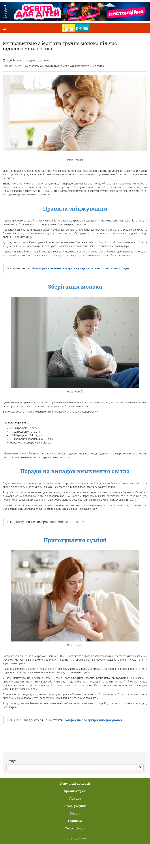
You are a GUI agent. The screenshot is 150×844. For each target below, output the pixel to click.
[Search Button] (140, 768)
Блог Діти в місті (12, 66)
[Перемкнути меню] (5, 28)
